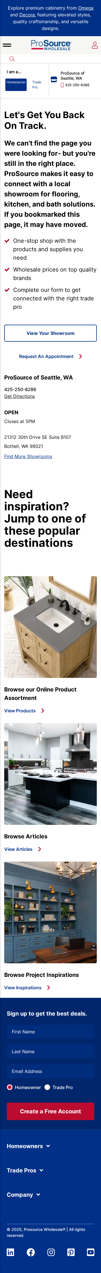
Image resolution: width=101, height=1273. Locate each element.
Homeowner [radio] (16, 82)
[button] (7, 45)
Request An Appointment (46, 356)
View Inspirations (23, 987)
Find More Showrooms (28, 456)
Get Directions (19, 396)
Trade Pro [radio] (36, 84)
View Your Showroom (51, 333)
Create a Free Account (50, 1111)
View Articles (18, 849)
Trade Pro (62, 1087)
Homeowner (28, 1087)
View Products (20, 711)
